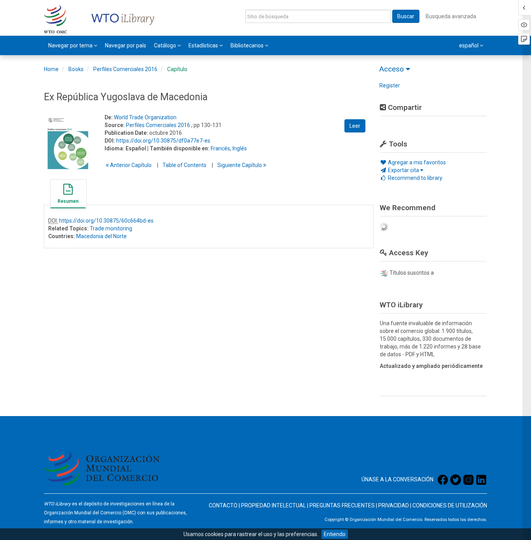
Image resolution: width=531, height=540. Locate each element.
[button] (68, 195)
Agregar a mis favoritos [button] (416, 162)
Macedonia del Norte (101, 236)
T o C (184, 165)
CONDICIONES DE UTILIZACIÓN (449, 505)
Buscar (405, 16)
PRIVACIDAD (393, 505)
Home (51, 69)
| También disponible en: (178, 148)
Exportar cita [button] (403, 170)
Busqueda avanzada (451, 16)
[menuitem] (72, 45)
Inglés (239, 148)
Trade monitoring (111, 228)
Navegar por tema (71, 45)
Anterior (130, 165)
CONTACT (221, 505)
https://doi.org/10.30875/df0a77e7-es (163, 141)
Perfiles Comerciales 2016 (125, 69)
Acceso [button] (392, 68)
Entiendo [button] (335, 534)
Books (76, 69)
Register (389, 85)
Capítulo (177, 69)
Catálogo (165, 45)
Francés (220, 148)
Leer (354, 126)
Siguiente (240, 165)
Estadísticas (204, 45)
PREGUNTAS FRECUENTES (342, 505)
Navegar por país (125, 45)
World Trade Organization (145, 117)
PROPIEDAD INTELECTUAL (273, 505)
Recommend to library (414, 178)
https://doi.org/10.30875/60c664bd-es (106, 221)
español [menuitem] (469, 45)
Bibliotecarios (248, 45)
